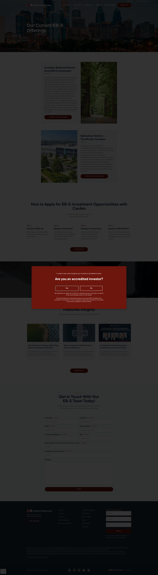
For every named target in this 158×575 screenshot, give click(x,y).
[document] (79, 287)
